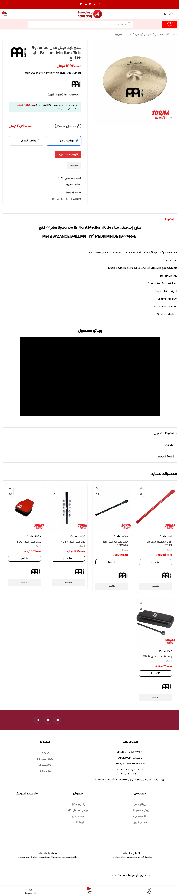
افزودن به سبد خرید (68, 154)
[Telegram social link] (81, 4)
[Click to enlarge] (171, 118)
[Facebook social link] (99, 4)
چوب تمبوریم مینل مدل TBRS (158, 544)
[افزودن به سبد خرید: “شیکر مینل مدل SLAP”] (10, 488)
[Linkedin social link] (85, 4)
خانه (175, 34)
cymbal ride (74, 188)
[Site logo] (90, 14)
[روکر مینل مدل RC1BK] (68, 507)
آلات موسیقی (162, 34)
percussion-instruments (78, 188)
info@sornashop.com (129, 764)
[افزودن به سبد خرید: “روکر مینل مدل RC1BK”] (54, 488)
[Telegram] (57, 720)
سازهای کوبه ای (143, 34)
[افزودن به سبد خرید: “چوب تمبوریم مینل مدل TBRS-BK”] (98, 488)
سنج (129, 34)
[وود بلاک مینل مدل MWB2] (155, 622)
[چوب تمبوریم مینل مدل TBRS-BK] (112, 507)
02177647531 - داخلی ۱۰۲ (130, 752)
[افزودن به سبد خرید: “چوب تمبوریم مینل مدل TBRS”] (141, 488)
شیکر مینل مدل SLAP (29, 542)
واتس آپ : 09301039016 (130, 758)
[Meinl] (166, 575)
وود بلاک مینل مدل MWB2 (157, 657)
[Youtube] (47, 720)
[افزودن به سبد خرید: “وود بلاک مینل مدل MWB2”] (141, 603)
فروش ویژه (170, 24)
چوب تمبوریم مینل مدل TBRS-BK (115, 544)
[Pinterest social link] (90, 4)
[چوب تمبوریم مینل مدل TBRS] (155, 507)
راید (70, 188)
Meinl (75, 188)
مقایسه (74, 165)
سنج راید (118, 34)
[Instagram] (37, 720)
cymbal (71, 188)
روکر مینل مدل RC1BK (73, 542)
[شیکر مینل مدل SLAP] (24, 507)
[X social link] (94, 4)
